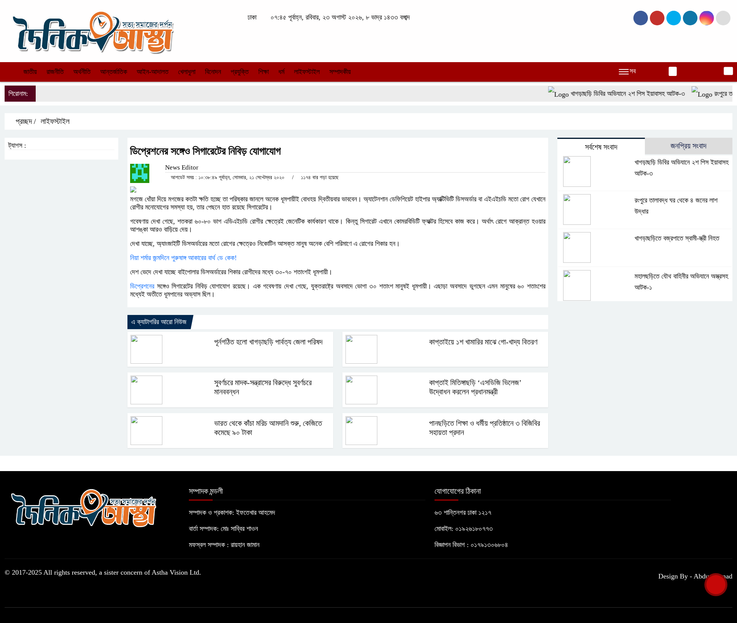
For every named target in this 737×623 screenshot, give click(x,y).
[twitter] (657, 18)
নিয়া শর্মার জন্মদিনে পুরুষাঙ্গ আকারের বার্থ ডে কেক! (183, 258)
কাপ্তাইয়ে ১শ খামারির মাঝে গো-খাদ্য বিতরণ (483, 342)
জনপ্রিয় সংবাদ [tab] (688, 146)
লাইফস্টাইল (307, 72)
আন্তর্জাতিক (113, 72)
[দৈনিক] (92, 30)
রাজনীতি (55, 72)
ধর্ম (281, 72)
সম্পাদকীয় (340, 72)
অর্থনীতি (82, 72)
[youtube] (706, 18)
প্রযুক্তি (240, 72)
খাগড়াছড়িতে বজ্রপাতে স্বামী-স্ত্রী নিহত (677, 238)
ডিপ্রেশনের (142, 286)
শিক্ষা (263, 72)
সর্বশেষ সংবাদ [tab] (601, 147)
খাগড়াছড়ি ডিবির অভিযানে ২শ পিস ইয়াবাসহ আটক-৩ (618, 93)
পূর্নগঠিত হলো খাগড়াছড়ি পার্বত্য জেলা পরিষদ (268, 342)
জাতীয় (30, 72)
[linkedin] (690, 18)
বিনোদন (213, 72)
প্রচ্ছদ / (25, 121)
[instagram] (673, 18)
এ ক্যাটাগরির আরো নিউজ (159, 322)
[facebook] (640, 18)
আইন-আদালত (153, 72)
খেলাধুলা (186, 72)
